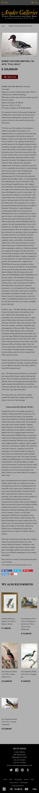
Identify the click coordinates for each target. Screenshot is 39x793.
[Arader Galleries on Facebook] (16, 771)
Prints (10, 779)
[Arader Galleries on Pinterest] (22, 771)
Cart (35, 2)
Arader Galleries (19, 786)
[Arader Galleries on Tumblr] (28, 771)
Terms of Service (14, 783)
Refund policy (24, 783)
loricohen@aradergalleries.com (21, 565)
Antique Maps (18, 779)
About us (26, 779)
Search (5, 779)
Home (3, 26)
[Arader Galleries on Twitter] (11, 771)
